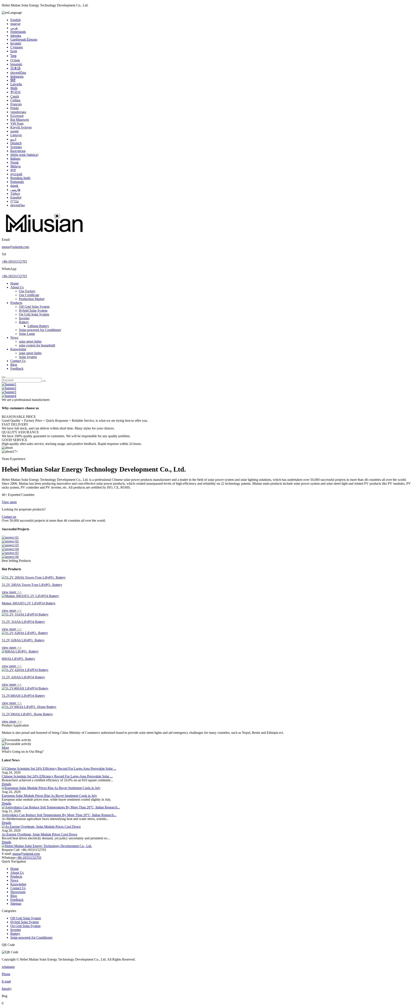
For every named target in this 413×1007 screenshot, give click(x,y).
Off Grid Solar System (34, 306)
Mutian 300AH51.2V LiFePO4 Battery (28, 603)
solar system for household (37, 345)
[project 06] (10, 557)
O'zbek (15, 60)
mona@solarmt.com (15, 247)
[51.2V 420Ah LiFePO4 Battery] (25, 670)
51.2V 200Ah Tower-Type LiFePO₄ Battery (32, 585)
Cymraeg (16, 47)
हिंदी (12, 80)
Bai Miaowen (19, 119)
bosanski (16, 64)
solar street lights (30, 341)
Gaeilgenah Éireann (23, 39)
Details (6, 784)
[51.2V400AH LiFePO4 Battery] (25, 688)
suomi (14, 131)
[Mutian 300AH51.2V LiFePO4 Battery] (30, 596)
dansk (14, 185)
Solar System (28, 357)
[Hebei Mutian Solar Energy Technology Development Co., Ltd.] (45, 236)
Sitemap (15, 903)
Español (15, 197)
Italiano (15, 158)
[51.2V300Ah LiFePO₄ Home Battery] (29, 707)
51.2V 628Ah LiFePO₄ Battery (23, 640)
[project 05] (10, 553)
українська (18, 112)
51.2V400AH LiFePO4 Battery (23, 695)
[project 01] (10, 537)
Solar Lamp (27, 334)
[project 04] (10, 549)
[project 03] (10, 545)
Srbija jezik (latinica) (24, 154)
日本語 (15, 68)
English (15, 20)
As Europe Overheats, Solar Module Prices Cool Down (39, 834)
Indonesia (16, 76)
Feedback (16, 368)
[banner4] (9, 396)
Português (17, 182)
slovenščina (18, 72)
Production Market (31, 299)
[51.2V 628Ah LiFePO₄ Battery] (25, 633)
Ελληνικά (16, 116)
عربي (14, 28)
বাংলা (13, 170)
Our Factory (27, 291)
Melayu (15, 166)
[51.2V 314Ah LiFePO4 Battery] (25, 614)
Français (16, 104)
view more (12, 592)
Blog (13, 364)
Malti (13, 88)
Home (14, 283)
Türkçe (15, 193)
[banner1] (9, 384)
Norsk (14, 162)
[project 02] (10, 541)
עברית (14, 201)
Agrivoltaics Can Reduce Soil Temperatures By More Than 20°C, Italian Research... (59, 815)
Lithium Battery (38, 326)
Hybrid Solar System (33, 310)
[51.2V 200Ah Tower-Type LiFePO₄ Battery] (34, 577)
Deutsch (16, 143)
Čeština (15, 100)
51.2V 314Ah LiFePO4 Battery (23, 622)
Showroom (17, 892)
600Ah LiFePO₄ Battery (18, 659)
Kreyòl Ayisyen (21, 127)
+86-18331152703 (14, 261)
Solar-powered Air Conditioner (40, 330)
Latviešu (16, 84)
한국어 (15, 92)
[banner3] (9, 392)
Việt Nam (16, 123)
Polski (14, 108)
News (14, 337)
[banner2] (9, 388)
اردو (13, 139)
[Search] (3, 377)
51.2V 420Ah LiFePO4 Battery (23, 677)
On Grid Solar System (34, 314)
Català (14, 96)
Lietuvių (16, 135)
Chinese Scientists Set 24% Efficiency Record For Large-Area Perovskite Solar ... (57, 776)
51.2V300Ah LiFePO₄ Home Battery (27, 714)
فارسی (15, 190)
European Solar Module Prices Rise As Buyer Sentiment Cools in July (49, 795)
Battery (24, 322)
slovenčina (17, 205)
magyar (15, 24)
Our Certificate (29, 295)
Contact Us (18, 361)
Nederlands (18, 32)
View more (9, 502)
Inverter (24, 318)
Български (18, 151)
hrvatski (15, 43)
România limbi (20, 178)
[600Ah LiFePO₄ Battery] (20, 651)
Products (16, 303)
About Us (17, 287)
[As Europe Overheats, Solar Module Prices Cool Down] (41, 826)
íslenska (15, 35)
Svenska (16, 147)
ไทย (13, 56)
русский (16, 174)
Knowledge (18, 349)
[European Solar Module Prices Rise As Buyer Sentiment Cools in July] (51, 788)
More (5, 748)
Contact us (9, 516)
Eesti (13, 51)
